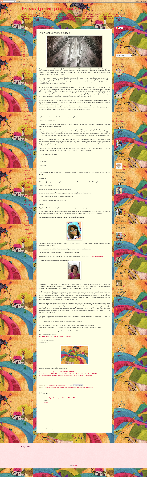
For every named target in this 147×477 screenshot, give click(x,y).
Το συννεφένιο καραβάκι (28, 160)
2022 (24, 43)
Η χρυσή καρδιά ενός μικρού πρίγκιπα (28, 123)
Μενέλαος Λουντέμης (79, 387)
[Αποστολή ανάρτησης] (71, 385)
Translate (121, 59)
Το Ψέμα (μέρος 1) (124, 212)
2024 (24, 38)
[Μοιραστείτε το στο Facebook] (80, 385)
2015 (24, 62)
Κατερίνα (26, 119)
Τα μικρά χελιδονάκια (28, 182)
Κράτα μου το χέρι (27, 178)
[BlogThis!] (76, 385)
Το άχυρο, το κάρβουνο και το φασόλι (28, 155)
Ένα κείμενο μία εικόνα (49, 387)
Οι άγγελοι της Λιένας (28, 240)
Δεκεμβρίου (27, 67)
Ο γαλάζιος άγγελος (27, 104)
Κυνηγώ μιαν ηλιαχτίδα (27, 205)
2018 (24, 54)
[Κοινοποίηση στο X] (78, 385)
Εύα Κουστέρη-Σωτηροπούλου (65, 387)
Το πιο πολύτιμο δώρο (28, 209)
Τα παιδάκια (27, 140)
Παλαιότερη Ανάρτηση (103, 436)
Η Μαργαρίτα (27, 237)
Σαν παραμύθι (28, 149)
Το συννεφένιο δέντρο (28, 134)
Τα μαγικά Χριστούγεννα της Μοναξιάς (28, 96)
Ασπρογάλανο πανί (28, 145)
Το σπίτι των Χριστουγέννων (28, 83)
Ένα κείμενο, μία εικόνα (51, 8)
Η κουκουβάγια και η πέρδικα (28, 169)
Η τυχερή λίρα (28, 101)
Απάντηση (45, 402)
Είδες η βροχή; (27, 137)
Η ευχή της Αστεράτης (27, 108)
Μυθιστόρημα (89, 387)
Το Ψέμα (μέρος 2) (124, 143)
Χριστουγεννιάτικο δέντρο (28, 76)
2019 (24, 51)
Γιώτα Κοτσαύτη (120, 309)
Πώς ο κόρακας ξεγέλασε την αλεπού (28, 216)
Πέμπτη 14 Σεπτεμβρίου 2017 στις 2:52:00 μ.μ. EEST (62, 398)
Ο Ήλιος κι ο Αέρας (27, 220)
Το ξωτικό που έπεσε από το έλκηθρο (28, 72)
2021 (24, 46)
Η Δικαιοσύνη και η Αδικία (28, 234)
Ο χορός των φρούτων (27, 195)
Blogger (75, 465)
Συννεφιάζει (27, 192)
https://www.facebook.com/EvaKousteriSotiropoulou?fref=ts (55, 336)
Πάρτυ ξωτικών (28, 79)
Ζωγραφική (27, 212)
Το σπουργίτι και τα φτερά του (28, 224)
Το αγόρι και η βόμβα (27, 130)
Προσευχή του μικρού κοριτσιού (27, 229)
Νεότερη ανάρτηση (43, 436)
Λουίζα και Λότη (28, 190)
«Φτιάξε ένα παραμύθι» (124, 191)
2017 (24, 57)
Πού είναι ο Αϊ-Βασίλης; (28, 116)
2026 (24, 33)
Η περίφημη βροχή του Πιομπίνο (27, 165)
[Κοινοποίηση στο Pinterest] (82, 385)
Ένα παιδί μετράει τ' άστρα (27, 174)
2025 (24, 36)
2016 (24, 59)
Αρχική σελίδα (73, 436)
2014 (24, 64)
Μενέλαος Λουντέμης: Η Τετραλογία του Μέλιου (120, 121)
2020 (24, 49)
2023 (24, 41)
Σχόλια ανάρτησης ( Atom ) (50, 439)
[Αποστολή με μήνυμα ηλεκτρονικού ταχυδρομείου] (74, 385)
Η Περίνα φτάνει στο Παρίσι (27, 200)
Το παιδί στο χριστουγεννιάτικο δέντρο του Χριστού (28, 90)
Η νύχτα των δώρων (27, 112)
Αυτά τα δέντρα (28, 127)
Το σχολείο (27, 143)
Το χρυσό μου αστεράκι (27, 186)
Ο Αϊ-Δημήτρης (28, 152)
